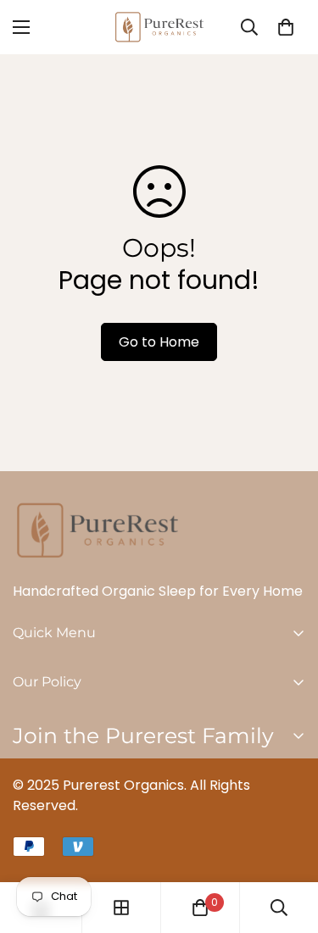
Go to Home (159, 342)
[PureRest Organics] (159, 27)
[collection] (121, 907)
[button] (285, 27)
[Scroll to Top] (287, 843)
